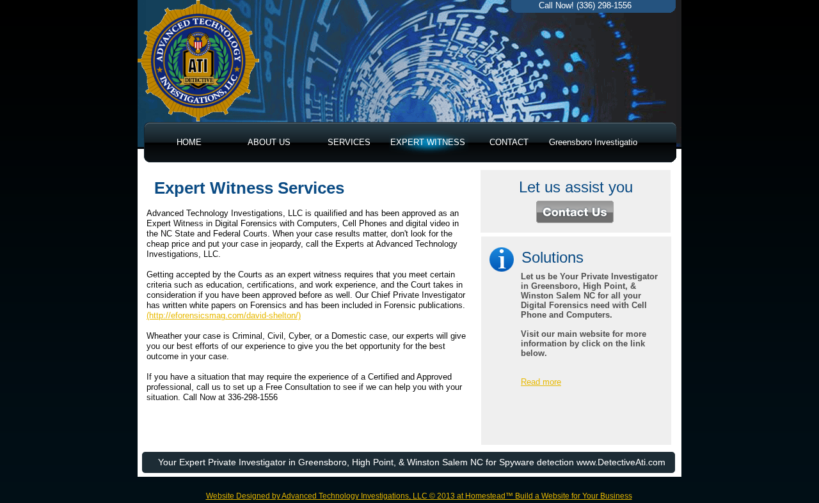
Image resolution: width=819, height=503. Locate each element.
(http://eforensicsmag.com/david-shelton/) (224, 315)
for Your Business (600, 495)
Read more (541, 382)
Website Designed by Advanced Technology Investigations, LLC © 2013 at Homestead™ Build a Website (387, 495)
